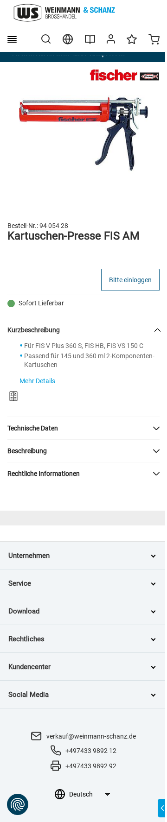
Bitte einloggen (130, 280)
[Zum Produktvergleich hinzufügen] (13, 396)
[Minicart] (154, 40)
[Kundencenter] (111, 40)
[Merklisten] (132, 43)
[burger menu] (12, 39)
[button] (83, 428)
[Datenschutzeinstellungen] (17, 804)
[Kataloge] (90, 42)
